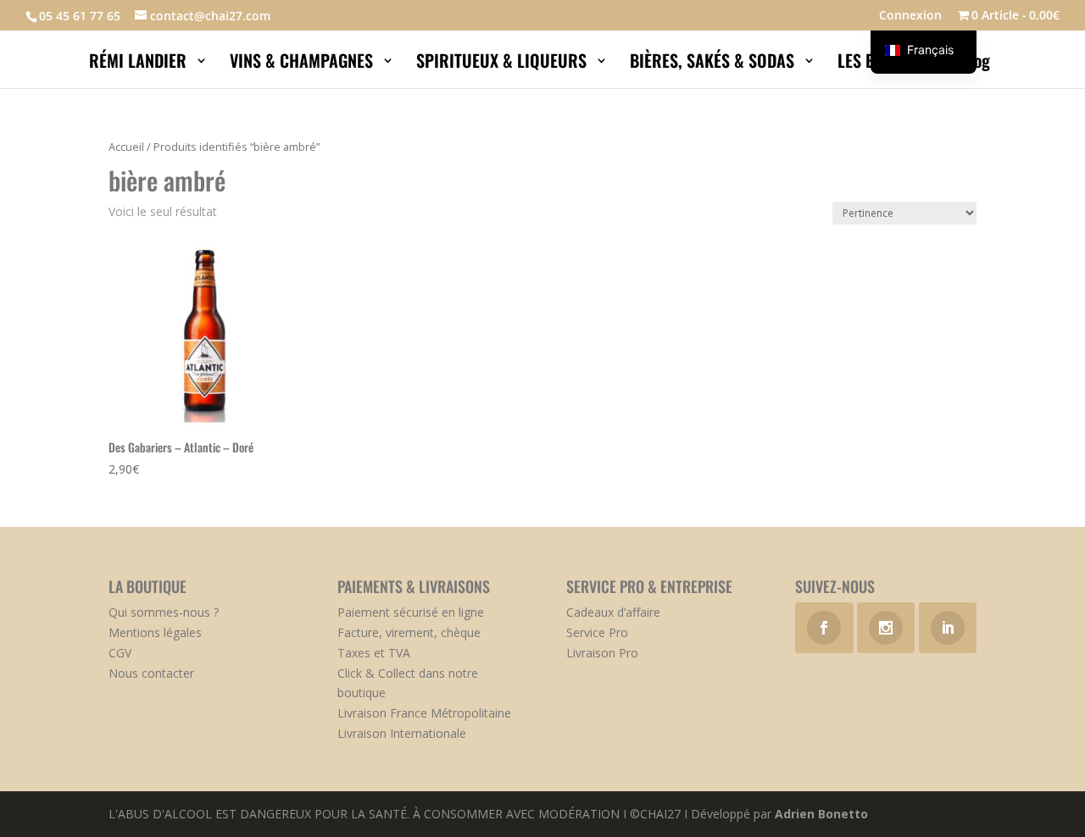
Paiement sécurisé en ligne (410, 612)
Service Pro (597, 632)
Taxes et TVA (373, 653)
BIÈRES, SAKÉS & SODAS (714, 63)
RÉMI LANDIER (140, 63)
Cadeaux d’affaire (613, 612)
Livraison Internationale (401, 733)
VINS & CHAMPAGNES (303, 63)
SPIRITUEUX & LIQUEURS (503, 63)
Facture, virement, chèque (409, 632)
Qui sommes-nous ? (163, 612)
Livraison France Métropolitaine (424, 713)
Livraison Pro (602, 653)
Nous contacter (151, 673)
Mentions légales (155, 632)
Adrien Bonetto (821, 814)
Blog (977, 63)
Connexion (910, 16)
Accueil (126, 146)
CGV (119, 653)
